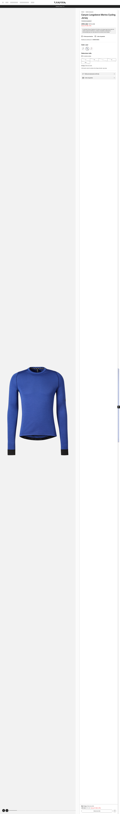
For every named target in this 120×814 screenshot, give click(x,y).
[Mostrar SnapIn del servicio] (118, 407)
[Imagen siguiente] (7, 810)
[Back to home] (60, 2)
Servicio (32, 2)
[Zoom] (38, 412)
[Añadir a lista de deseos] (114, 811)
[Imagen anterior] (3, 810)
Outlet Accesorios (89, 11)
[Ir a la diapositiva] (21, 810)
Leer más (105, 68)
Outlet (82, 11)
